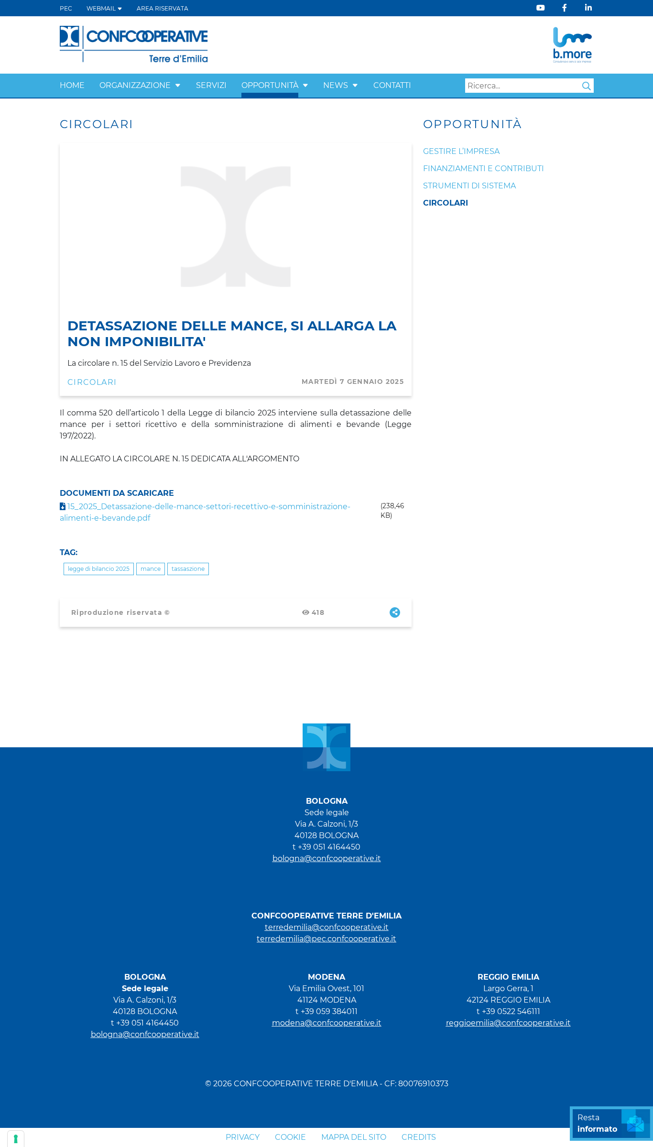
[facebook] (564, 7)
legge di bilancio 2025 (99, 568)
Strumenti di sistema (469, 185)
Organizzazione (135, 85)
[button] (177, 85)
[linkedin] (588, 7)
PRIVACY (243, 1137)
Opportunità (269, 85)
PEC (66, 8)
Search (586, 86)
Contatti (392, 85)
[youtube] (540, 7)
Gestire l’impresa (461, 151)
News (335, 85)
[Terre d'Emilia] (134, 44)
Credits (419, 1137)
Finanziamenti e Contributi (483, 168)
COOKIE (290, 1137)
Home (72, 85)
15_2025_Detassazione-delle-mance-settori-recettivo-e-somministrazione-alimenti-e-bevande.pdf (205, 512)
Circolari (92, 382)
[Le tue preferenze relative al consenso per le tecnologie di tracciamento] (16, 1139)
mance (151, 568)
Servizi (211, 85)
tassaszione (188, 568)
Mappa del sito (353, 1137)
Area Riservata (162, 8)
